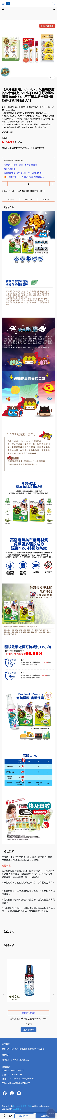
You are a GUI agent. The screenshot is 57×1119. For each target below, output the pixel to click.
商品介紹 (11, 200)
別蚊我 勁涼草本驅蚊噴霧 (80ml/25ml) (28, 1018)
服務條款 (32, 1049)
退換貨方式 (24, 1060)
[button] (53, 995)
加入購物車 (24, 1116)
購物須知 (5, 1060)
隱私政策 (23, 1049)
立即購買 (45, 1116)
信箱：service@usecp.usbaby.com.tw (18, 1079)
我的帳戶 (14, 1049)
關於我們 (5, 1049)
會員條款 (14, 1060)
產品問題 (40, 1049)
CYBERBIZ (17, 1109)
